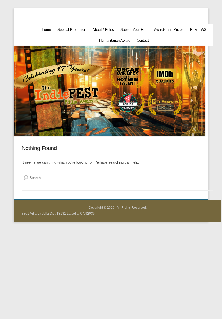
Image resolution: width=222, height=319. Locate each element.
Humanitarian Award (114, 40)
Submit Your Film (134, 30)
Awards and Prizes (169, 30)
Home (46, 30)
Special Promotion (71, 30)
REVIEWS (198, 30)
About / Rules (103, 30)
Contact (143, 40)
